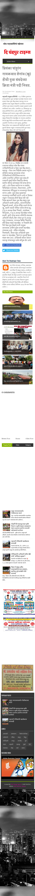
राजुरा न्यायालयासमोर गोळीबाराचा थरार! (17, 512)
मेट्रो (30, 744)
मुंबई (24, 744)
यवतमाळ (5, 748)
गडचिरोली (5, 737)
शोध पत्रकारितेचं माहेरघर (13, 44)
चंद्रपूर (19, 737)
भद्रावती (11, 744)
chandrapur (5, 93)
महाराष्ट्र (18, 744)
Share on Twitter (12, 250)
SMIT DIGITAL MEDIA (19, 786)
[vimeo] (15, 37)
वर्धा (17, 748)
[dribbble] (22, 37)
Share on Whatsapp (13, 255)
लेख (12, 748)
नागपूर (13, 741)
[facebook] (9, 37)
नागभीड (20, 741)
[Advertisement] (17, 18)
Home (18, 438)
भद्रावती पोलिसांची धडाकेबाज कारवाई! (20, 542)
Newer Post (6, 438)
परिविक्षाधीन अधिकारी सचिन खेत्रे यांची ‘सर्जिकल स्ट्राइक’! (21, 555)
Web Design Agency (16, 784)
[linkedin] (25, 37)
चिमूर (25, 737)
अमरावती (5, 734)
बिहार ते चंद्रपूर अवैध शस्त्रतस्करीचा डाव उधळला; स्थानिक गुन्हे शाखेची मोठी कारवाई (19, 570)
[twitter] (12, 37)
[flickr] (18, 37)
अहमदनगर (13, 734)
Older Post (29, 438)
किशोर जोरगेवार (23, 734)
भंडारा (4, 744)
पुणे (26, 741)
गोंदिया (12, 737)
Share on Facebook (13, 245)
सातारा (23, 748)
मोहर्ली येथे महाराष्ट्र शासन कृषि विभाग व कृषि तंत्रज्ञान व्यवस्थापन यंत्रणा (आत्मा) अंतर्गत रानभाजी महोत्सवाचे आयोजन (21, 527)
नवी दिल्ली (5, 741)
